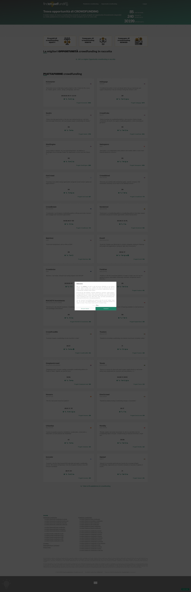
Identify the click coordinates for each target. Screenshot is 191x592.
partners (85, 286)
